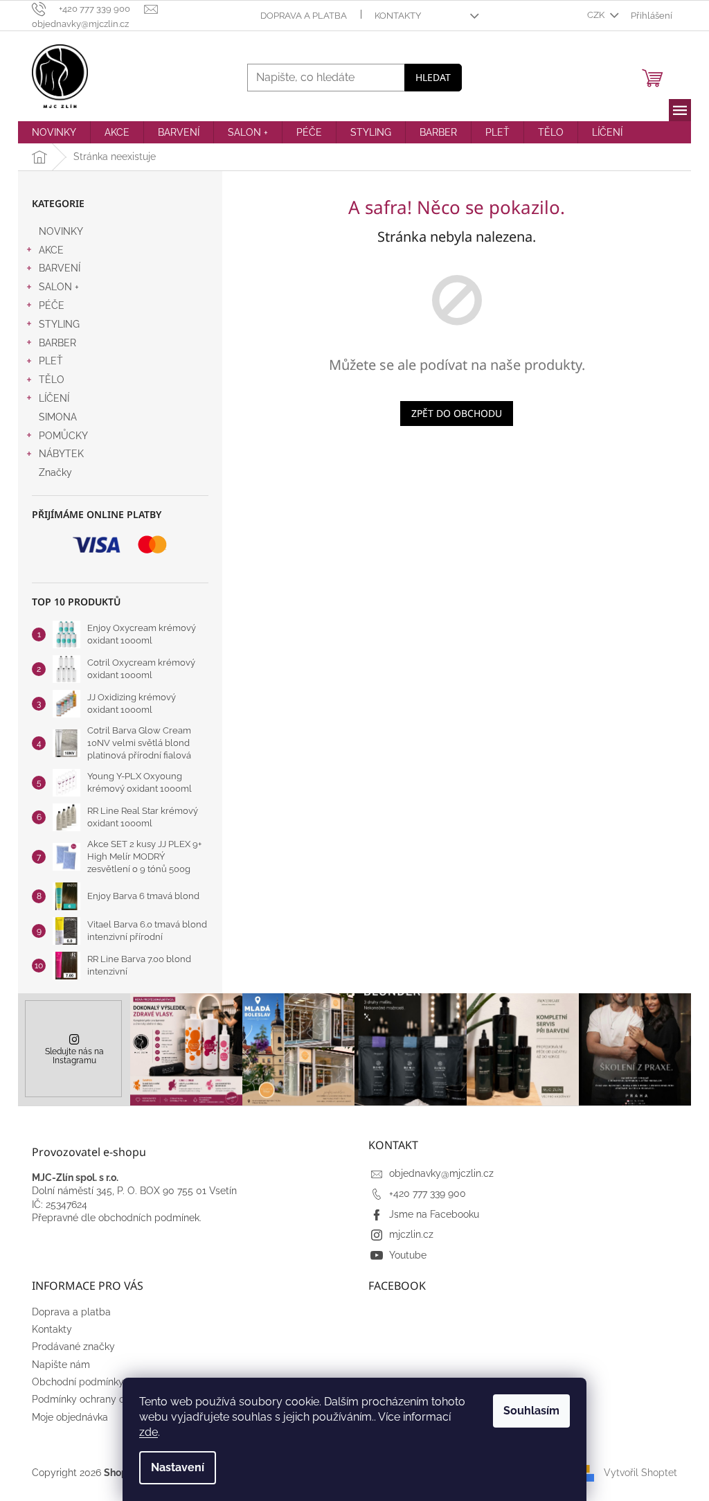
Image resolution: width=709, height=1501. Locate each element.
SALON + (59, 286)
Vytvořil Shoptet (640, 1471)
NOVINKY (61, 231)
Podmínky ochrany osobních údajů (110, 1399)
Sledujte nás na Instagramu (74, 1056)
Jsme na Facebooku (434, 1214)
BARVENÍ (59, 268)
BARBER (57, 342)
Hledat (433, 77)
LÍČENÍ (54, 398)
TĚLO (51, 379)
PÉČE (51, 305)
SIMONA (58, 417)
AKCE (51, 250)
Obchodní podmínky (78, 1381)
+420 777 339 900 (427, 1193)
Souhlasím (531, 1410)
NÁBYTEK (61, 453)
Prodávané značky (73, 1346)
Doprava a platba (303, 15)
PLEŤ (51, 360)
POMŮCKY (63, 435)
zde (148, 1432)
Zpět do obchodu (456, 413)
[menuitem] (54, 132)
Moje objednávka (70, 1417)
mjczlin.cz (411, 1234)
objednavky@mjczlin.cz (441, 1173)
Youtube (408, 1255)
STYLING (59, 324)
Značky (55, 472)
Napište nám (61, 1364)
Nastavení (177, 1467)
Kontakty (398, 15)
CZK (597, 15)
